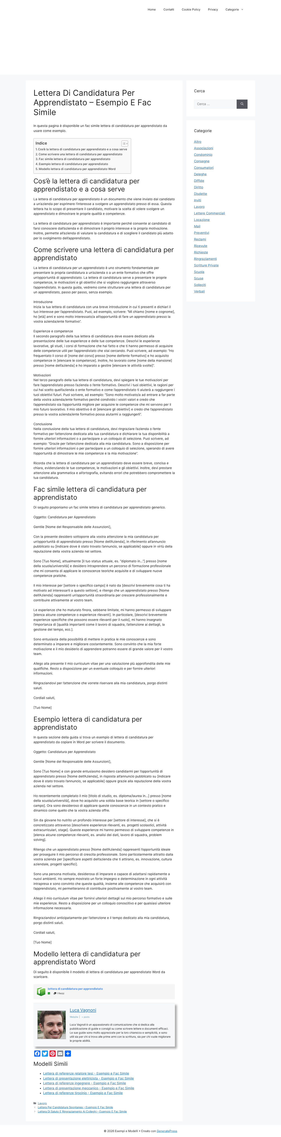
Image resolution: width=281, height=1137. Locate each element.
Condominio (203, 155)
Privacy (213, 9)
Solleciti (200, 285)
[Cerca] (242, 104)
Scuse (198, 278)
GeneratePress (167, 1131)
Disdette (200, 194)
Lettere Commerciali (209, 213)
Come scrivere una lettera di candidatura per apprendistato (80, 154)
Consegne (202, 161)
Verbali (199, 291)
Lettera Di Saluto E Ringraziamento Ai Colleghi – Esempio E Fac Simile (82, 1111)
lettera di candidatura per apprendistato (75, 989)
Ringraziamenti (205, 259)
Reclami (200, 239)
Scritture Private (206, 265)
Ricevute (200, 246)
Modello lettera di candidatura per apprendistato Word (77, 169)
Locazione (202, 220)
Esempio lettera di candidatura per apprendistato (73, 164)
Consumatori (204, 168)
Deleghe (200, 174)
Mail (197, 226)
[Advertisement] (140, 48)
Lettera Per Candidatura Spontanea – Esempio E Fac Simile (75, 1107)
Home (152, 9)
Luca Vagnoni (83, 1010)
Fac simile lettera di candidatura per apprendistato (74, 159)
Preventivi (201, 233)
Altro (197, 142)
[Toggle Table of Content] (123, 143)
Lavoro (42, 1103)
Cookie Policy (191, 9)
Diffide (199, 181)
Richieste (201, 252)
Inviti (197, 200)
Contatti (168, 9)
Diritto (198, 187)
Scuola (199, 272)
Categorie (232, 9)
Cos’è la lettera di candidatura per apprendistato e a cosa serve (82, 149)
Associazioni (203, 148)
